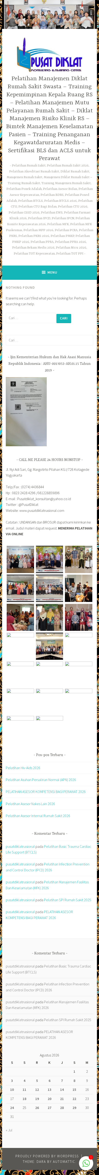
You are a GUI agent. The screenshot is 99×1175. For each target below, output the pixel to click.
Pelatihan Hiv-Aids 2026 (23, 767)
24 (12, 1107)
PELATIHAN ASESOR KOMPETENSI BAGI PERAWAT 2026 (46, 791)
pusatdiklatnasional (20, 846)
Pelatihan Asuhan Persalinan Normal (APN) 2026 (41, 779)
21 (62, 1098)
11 (24, 1089)
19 (37, 1098)
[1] (86, 1165)
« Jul (9, 1130)
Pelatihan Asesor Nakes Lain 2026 (30, 803)
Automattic (64, 1161)
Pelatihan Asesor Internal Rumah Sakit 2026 (38, 815)
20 (49, 1098)
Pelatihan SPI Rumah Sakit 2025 (67, 900)
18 (24, 1098)
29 (74, 1107)
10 (12, 1089)
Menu (52, 272)
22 (74, 1098)
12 (37, 1089)
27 (49, 1107)
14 (62, 1089)
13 (49, 1089)
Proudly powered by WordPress (47, 1156)
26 (37, 1107)
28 (62, 1107)
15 (74, 1089)
